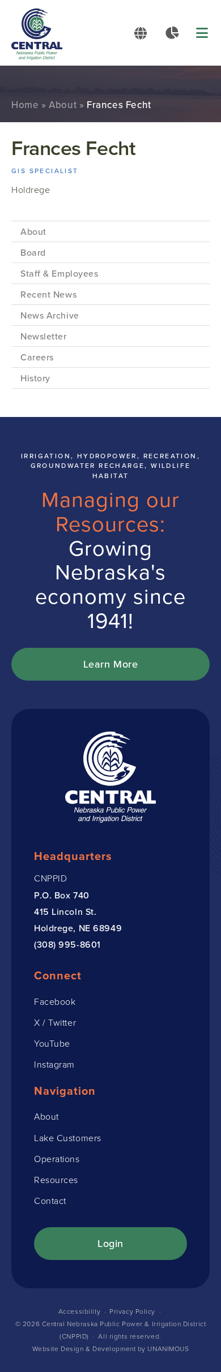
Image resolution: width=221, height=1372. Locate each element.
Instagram (54, 1064)
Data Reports (172, 33)
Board (33, 252)
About (62, 104)
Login (110, 1243)
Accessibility (79, 1311)
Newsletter (43, 336)
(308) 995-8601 (67, 944)
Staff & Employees (59, 273)
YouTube (52, 1043)
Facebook (54, 1001)
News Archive (49, 315)
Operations (57, 1158)
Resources (56, 1179)
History (35, 378)
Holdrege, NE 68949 (78, 928)
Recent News (48, 294)
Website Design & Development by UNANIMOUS (110, 1348)
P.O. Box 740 (62, 895)
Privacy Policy (132, 1311)
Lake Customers (67, 1138)
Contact (50, 1200)
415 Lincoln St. (65, 911)
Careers (37, 357)
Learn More (110, 664)
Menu (203, 33)
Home (25, 104)
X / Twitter (55, 1022)
